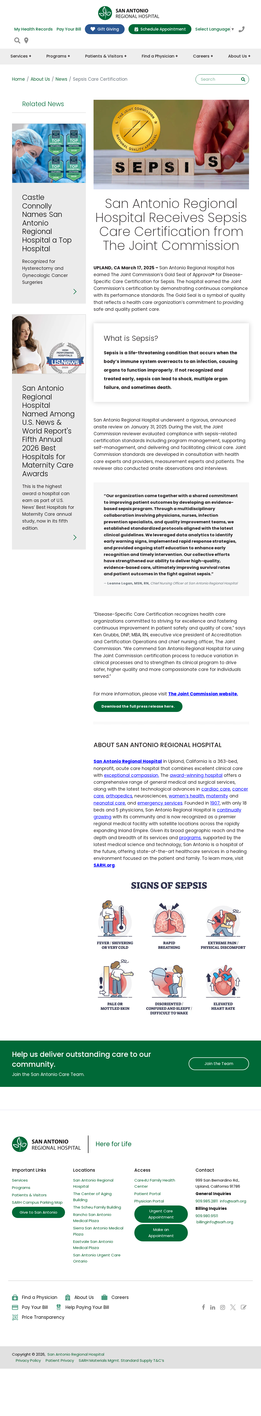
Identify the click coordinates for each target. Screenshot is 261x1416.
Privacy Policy (28, 1360)
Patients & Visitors (29, 1195)
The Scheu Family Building (97, 1207)
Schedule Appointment (163, 29)
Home (18, 79)
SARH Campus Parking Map (37, 1202)
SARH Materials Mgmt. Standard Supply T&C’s (121, 1360)
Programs (21, 1187)
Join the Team (218, 1064)
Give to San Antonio (38, 1212)
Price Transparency (43, 1317)
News (61, 79)
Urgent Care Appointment (161, 1214)
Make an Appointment (161, 1232)
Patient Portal (147, 1193)
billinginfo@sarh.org (215, 1222)
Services (20, 1180)
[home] (128, 13)
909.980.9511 (206, 1215)
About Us (40, 79)
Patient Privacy (60, 1360)
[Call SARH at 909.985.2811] (242, 29)
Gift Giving (108, 29)
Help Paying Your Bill (87, 1307)
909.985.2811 (206, 1201)
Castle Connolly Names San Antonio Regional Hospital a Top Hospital (47, 223)
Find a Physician (39, 1297)
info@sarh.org (233, 1201)
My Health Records (33, 29)
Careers (120, 1297)
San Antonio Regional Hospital (75, 1354)
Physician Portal (149, 1201)
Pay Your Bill (69, 29)
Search (243, 79)
